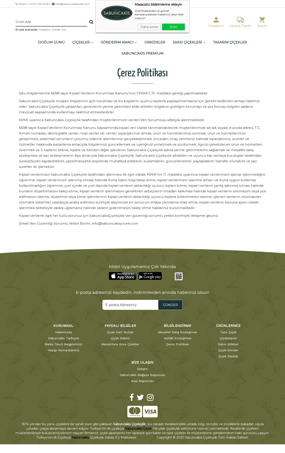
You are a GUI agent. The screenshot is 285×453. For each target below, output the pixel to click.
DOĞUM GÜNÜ (51, 42)
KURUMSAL (63, 325)
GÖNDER (170, 305)
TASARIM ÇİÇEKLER (230, 42)
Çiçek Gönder (228, 350)
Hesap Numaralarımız (63, 350)
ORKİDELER (155, 42)
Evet (173, 27)
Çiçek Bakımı (120, 338)
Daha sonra (149, 27)
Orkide (55, 29)
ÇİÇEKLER (81, 42)
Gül (63, 29)
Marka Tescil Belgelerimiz (63, 344)
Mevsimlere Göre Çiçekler (120, 344)
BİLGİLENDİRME (177, 325)
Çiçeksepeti (228, 338)
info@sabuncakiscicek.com (72, 4)
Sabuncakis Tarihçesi (63, 338)
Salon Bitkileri (228, 344)
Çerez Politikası (177, 344)
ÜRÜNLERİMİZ (228, 325)
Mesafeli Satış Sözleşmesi (177, 332)
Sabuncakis (80, 437)
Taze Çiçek (228, 332)
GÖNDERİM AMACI (117, 42)
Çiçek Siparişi (228, 356)
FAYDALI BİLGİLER (120, 325)
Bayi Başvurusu (142, 381)
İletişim (142, 369)
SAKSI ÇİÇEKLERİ (187, 42)
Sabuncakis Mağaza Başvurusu (142, 375)
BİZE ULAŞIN (142, 362)
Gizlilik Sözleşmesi (177, 338)
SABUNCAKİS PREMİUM (143, 53)
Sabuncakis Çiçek (138, 429)
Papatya (44, 29)
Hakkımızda (63, 332)
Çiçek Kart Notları (120, 332)
